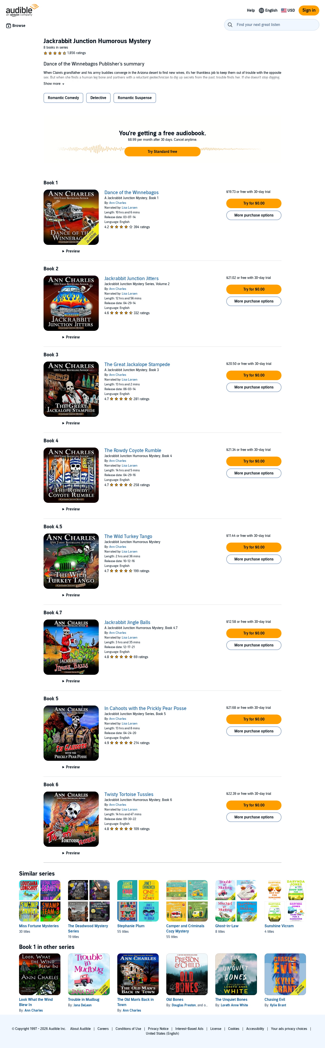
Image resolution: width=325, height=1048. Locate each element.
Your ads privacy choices (289, 1029)
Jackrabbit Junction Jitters (131, 279)
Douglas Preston (184, 1005)
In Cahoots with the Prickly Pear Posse (145, 708)
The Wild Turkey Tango (128, 536)
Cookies (233, 1029)
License (215, 1029)
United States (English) (162, 1034)
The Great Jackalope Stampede (137, 365)
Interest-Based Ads (189, 1029)
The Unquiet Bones (231, 999)
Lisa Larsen (130, 208)
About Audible (80, 1029)
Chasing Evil (275, 999)
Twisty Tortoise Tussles (128, 794)
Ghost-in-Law (227, 926)
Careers (103, 1029)
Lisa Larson (130, 809)
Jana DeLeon (83, 1005)
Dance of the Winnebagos (131, 193)
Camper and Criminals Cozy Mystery (185, 929)
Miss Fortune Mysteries (39, 926)
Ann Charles (117, 203)
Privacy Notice (158, 1029)
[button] (54, 84)
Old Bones (174, 999)
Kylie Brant (278, 1005)
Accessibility (255, 1029)
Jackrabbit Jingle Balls (127, 622)
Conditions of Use (128, 1029)
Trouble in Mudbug (83, 999)
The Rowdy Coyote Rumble (132, 450)
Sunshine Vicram (279, 926)
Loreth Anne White (234, 1005)
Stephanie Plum (130, 926)
